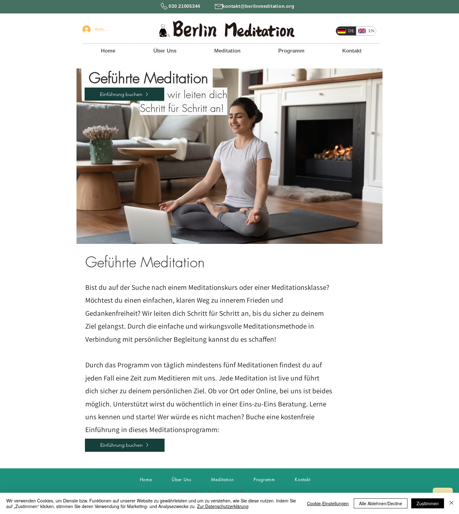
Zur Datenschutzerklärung (223, 506)
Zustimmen (428, 503)
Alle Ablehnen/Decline (380, 503)
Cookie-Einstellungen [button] (328, 503)
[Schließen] (451, 503)
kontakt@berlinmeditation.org (258, 6)
